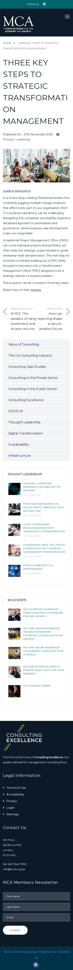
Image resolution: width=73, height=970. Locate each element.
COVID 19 (15, 411)
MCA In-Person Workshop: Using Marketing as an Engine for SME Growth (43, 613)
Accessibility (15, 794)
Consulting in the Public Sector (32, 389)
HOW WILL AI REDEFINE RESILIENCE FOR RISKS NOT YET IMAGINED (42, 487)
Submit (15, 930)
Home (7, 42)
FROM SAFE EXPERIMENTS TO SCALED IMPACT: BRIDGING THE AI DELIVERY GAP (43, 507)
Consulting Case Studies (27, 367)
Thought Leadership (16, 139)
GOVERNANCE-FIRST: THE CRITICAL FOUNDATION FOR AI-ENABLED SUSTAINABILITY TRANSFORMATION (44, 548)
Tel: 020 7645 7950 (14, 864)
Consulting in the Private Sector (33, 378)
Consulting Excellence (26, 400)
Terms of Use (16, 788)
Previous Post (23, 319)
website (35, 290)
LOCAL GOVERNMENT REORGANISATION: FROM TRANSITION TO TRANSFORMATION (44, 528)
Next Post (49, 319)
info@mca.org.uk (14, 869)
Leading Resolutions (17, 191)
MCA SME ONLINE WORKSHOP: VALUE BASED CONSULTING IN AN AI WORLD (43, 651)
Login (10, 807)
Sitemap (12, 814)
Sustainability (18, 444)
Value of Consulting (23, 344)
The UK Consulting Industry (30, 355)
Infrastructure (19, 455)
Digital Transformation (25, 433)
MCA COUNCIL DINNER (36, 685)
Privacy (11, 801)
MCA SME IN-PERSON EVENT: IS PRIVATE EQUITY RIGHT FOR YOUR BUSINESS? (43, 670)
